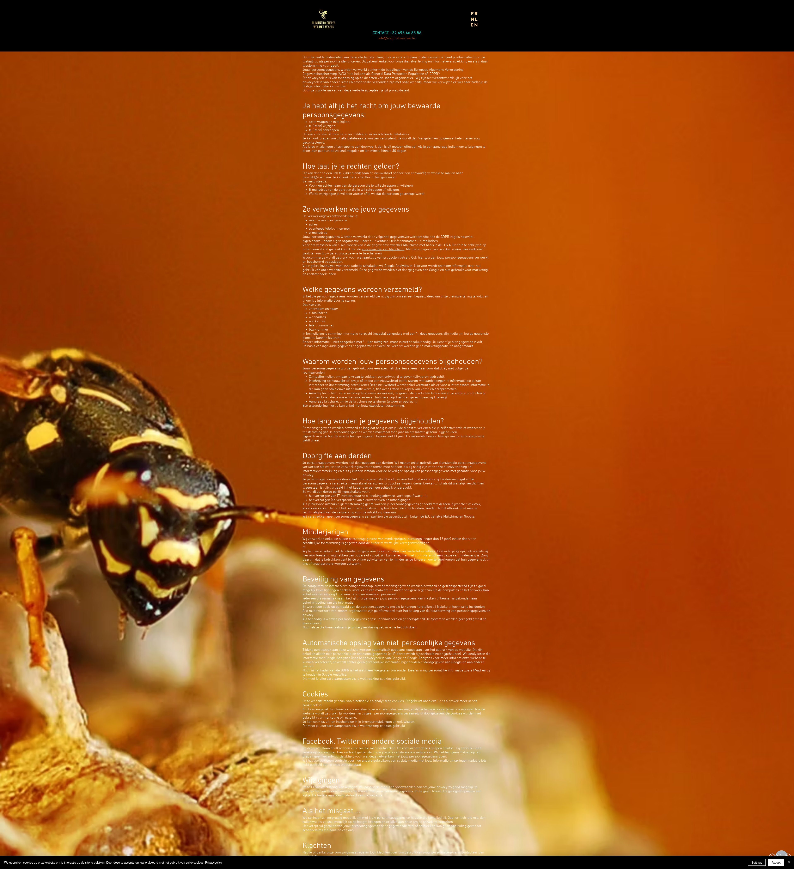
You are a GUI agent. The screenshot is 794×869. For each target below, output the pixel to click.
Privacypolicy (213, 862)
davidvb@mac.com (317, 177)
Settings (757, 862)
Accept (776, 862)
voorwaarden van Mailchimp (383, 249)
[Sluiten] (789, 862)
